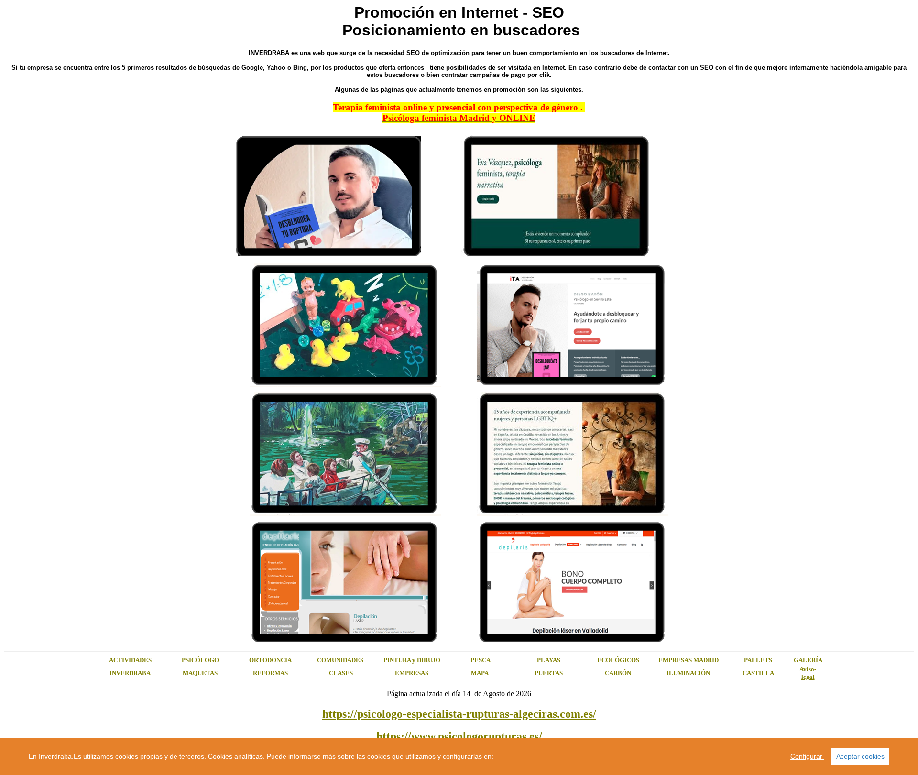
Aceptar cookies (860, 756)
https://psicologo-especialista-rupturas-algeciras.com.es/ (459, 714)
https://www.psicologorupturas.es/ (459, 736)
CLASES (341, 673)
